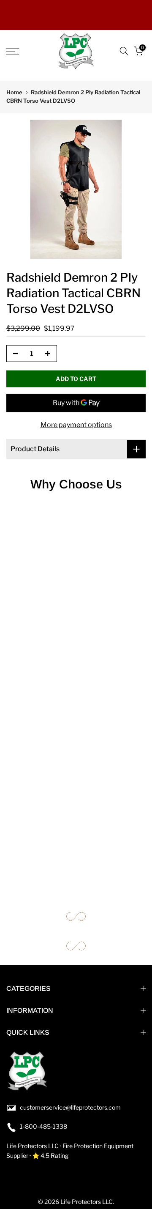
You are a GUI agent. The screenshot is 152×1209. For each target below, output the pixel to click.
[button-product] (13, 353)
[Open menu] (21, 51)
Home (14, 92)
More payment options (76, 425)
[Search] (124, 51)
